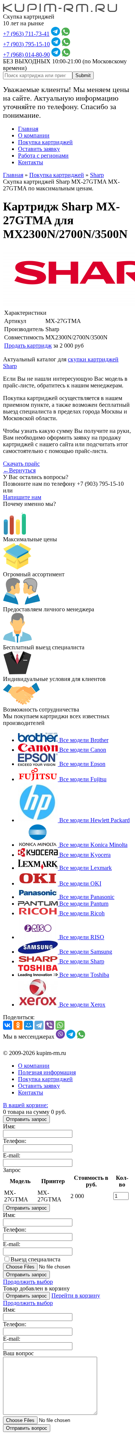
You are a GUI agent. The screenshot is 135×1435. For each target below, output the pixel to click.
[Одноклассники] (18, 1025)
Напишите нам (22, 497)
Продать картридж (28, 345)
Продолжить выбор (28, 1282)
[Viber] (49, 1025)
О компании (34, 135)
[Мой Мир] (28, 1025)
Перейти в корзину (75, 1295)
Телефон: (14, 1141)
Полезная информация (47, 1072)
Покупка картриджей (45, 142)
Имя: (9, 1126)
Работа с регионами (43, 155)
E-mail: (11, 1155)
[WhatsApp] (60, 1025)
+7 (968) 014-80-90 (26, 54)
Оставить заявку (39, 149)
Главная (28, 129)
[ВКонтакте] (7, 1025)
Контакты (30, 162)
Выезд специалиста (35, 1259)
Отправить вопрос (26, 1428)
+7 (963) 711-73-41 (26, 34)
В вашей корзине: (25, 1105)
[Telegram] (39, 1025)
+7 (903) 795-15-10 (26, 44)
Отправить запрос (26, 1119)
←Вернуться (19, 470)
